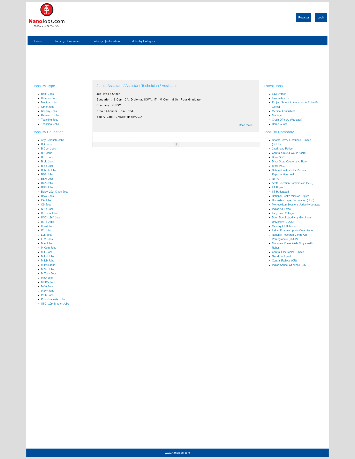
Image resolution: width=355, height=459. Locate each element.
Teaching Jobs (49, 119)
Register (303, 17)
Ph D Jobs (47, 295)
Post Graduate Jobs (53, 299)
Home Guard (279, 124)
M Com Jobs (48, 247)
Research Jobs (50, 115)
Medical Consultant (283, 111)
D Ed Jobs (47, 209)
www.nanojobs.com (177, 452)
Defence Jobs (49, 98)
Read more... (246, 125)
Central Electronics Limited (288, 252)
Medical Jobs (49, 102)
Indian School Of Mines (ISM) (289, 265)
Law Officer (279, 93)
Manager (277, 115)
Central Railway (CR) (284, 260)
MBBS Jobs (48, 282)
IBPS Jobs (47, 221)
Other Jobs (47, 106)
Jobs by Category (143, 41)
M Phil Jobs (48, 265)
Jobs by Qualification (106, 41)
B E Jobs (46, 153)
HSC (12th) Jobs (51, 217)
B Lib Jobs (47, 161)
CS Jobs (46, 204)
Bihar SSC (278, 157)
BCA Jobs (47, 183)
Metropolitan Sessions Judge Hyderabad (296, 204)
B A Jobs (46, 144)
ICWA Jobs (47, 226)
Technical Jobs (50, 124)
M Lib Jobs (47, 260)
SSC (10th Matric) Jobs (55, 303)
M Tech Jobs (48, 273)
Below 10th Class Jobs (54, 191)
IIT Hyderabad (280, 191)
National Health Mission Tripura (290, 196)
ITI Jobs (46, 230)
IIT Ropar (277, 187)
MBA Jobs (47, 277)
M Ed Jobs (47, 256)
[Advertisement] (46, 61)
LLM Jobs (47, 239)
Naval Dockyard (281, 256)
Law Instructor (280, 98)
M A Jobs (46, 243)
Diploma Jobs (49, 213)
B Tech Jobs (48, 170)
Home (38, 41)
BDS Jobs (47, 187)
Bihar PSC (278, 165)
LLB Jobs (46, 234)
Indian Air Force (281, 209)
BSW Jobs (47, 196)
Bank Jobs (47, 93)
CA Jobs (46, 200)
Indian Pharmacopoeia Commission (293, 230)
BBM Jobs (47, 178)
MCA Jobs (47, 286)
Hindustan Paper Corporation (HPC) (293, 200)
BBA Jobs (47, 174)
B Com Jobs (48, 148)
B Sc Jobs (47, 165)
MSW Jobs (47, 290)
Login (321, 17)
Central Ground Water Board (288, 153)
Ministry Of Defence (284, 226)
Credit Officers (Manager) (287, 119)
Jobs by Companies (67, 41)
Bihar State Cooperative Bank (289, 161)
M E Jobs (47, 252)
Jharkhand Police (282, 148)
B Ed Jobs (47, 157)
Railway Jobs (49, 111)
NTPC (275, 178)
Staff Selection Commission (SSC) (292, 183)
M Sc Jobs (47, 269)
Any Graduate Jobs (52, 140)
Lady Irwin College (283, 213)
